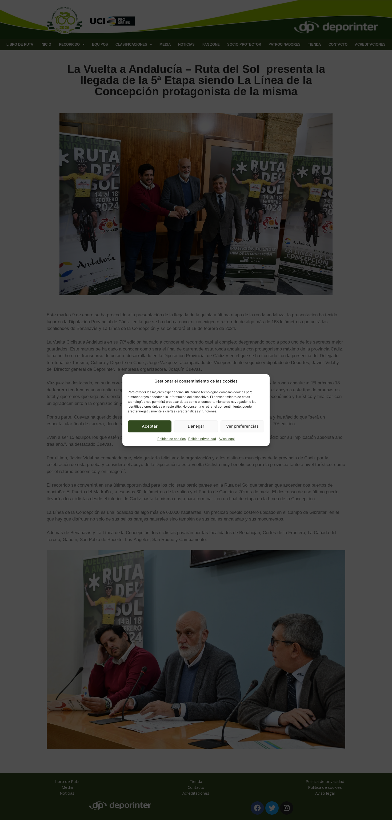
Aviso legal (227, 439)
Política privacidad (202, 439)
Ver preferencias (242, 426)
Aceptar (150, 426)
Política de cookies (171, 439)
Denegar (196, 426)
